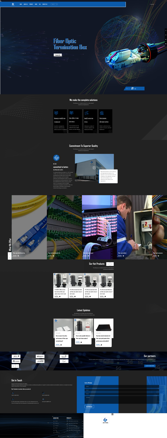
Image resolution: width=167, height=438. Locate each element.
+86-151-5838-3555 (15, 395)
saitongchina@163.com (46, 401)
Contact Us (44, 4)
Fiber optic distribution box (90, 253)
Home (21, 4)
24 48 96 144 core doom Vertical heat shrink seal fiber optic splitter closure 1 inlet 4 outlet (108, 291)
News (36, 4)
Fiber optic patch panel (159, 253)
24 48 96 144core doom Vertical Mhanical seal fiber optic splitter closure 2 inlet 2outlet (93, 291)
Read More (15, 255)
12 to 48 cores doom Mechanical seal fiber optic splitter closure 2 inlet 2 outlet (63, 291)
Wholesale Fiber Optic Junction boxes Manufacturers (100, 436)
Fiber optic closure (53, 253)
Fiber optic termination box (125, 253)
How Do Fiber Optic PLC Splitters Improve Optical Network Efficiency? (86, 338)
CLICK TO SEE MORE (150, 365)
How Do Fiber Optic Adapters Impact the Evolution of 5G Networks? (105, 338)
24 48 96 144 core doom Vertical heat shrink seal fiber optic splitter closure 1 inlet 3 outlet (78, 291)
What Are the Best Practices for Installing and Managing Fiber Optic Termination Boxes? (65, 338)
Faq (40, 4)
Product (31, 4)
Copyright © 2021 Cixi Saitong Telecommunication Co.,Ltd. (69, 436)
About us (26, 4)
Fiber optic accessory (18, 253)
